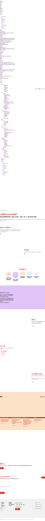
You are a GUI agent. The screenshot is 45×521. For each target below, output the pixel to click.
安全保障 (13, 64)
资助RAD (5, 123)
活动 (0, 10)
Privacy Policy (1, 519)
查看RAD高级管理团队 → (4, 351)
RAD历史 (4, 76)
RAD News (20, 417)
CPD (0, 50)
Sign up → (2, 492)
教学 (0, 5)
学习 (0, 4)
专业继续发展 (2, 51)
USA (2, 17)
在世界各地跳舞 (5, 85)
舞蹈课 (5, 86)
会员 (0, 7)
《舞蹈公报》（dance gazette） (8, 63)
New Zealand (3, 19)
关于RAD (1, 76)
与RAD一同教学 (2, 48)
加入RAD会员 (2, 62)
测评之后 (8, 69)
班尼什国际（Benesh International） (5, 40)
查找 (36, 88)
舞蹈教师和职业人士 (3, 47)
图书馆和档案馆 (2, 43)
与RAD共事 (1, 78)
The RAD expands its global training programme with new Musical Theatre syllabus (17, 421)
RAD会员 (1, 61)
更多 (0, 233)
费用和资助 (1, 39)
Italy (2, 22)
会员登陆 (39, 88)
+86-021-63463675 (38, 508)
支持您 (1, 57)
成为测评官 (4, 147)
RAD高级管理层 (6, 78)
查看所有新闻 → (42, 396)
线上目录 (7, 44)
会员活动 (1, 65)
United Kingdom (3, 16)
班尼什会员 (8, 42)
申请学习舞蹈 (13, 39)
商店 (0, 12)
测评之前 (5, 69)
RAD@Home (6, 88)
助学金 (9, 39)
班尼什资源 (4, 42)
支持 (0, 6)
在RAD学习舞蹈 (2, 38)
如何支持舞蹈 (6, 121)
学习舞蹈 (1, 37)
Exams (1, 417)
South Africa (3, 21)
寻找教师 (4, 49)
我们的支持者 (6, 122)
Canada (2, 20)
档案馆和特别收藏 (2, 44)
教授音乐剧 (12, 48)
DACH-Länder (5, 172)
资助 (42, 88)
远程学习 (13, 38)
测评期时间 (6, 144)
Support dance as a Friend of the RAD (38, 420)
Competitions (24, 417)
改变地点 (1, 508)
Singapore (4, 174)
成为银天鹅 (6, 87)
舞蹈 (0, 3)
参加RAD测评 (2, 69)
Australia (2, 18)
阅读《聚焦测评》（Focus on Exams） (7, 70)
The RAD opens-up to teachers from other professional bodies (5, 420)
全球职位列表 (10, 64)
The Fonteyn (10, 76)
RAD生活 (1, 77)
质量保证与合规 (6, 39)
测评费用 (11, 69)
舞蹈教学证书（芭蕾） (8, 38)
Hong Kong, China (4, 24)
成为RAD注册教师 (7, 48)
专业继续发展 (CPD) (7, 133)
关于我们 (1, 9)
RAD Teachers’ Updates (5, 417)
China (1, 14)
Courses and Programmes (15, 417)
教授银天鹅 (6, 115)
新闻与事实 (1, 11)
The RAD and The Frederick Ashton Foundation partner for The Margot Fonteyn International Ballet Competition (27, 422)
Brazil (3, 173)
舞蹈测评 (1, 8)
